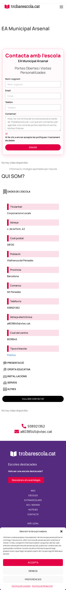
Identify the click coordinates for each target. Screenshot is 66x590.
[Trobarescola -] (22, 6)
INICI (33, 490)
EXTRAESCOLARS (33, 500)
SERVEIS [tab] (12, 382)
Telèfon (9, 102)
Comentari (10, 113)
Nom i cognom (12, 78)
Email (8, 90)
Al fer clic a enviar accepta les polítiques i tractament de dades (32, 139)
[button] (61, 531)
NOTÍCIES (33, 509)
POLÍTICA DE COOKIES (21, 586)
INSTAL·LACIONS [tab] (17, 376)
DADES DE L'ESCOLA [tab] (18, 191)
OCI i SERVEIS (33, 504)
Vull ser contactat (33, 398)
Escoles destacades (22, 464)
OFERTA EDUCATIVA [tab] (18, 369)
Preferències (33, 579)
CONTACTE (33, 514)
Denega (33, 571)
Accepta (33, 562)
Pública (11, 355)
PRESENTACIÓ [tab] (15, 362)
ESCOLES (33, 495)
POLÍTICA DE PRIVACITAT (42, 586)
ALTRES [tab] (11, 389)
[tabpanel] (33, 278)
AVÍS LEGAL (33, 523)
